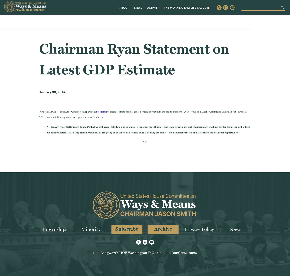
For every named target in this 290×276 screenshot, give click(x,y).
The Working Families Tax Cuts (187, 7)
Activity (153, 7)
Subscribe (126, 229)
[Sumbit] (282, 7)
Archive (163, 229)
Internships (54, 229)
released (101, 111)
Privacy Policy (199, 229)
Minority (91, 229)
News (138, 7)
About (124, 7)
